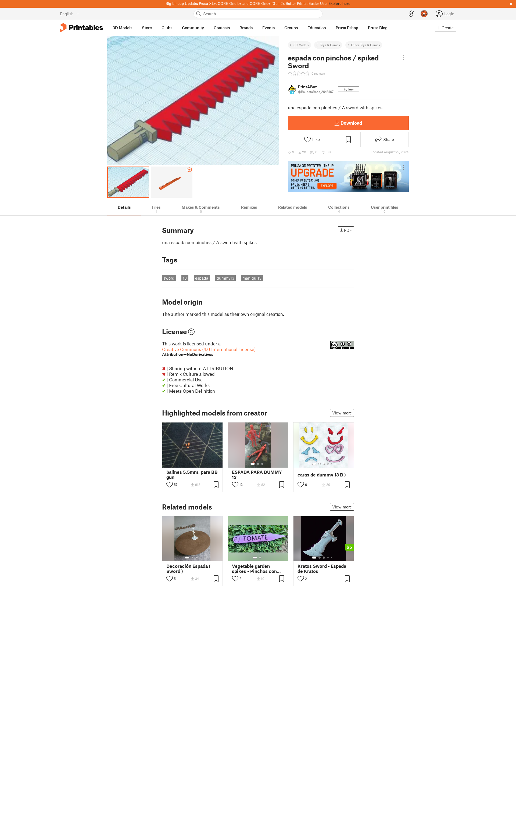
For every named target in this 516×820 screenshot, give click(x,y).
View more (342, 412)
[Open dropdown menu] (403, 57)
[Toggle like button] (169, 484)
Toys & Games (330, 45)
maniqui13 (251, 278)
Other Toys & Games (365, 45)
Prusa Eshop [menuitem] (347, 27)
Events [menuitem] (268, 27)
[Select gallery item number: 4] (328, 464)
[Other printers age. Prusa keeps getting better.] (348, 176)
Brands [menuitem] (246, 27)
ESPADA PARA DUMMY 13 (257, 474)
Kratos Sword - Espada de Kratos (322, 568)
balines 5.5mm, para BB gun (192, 474)
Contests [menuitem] (222, 27)
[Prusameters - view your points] (424, 13)
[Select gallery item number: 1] (252, 464)
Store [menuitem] (147, 27)
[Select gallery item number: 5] (332, 464)
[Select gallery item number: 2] (258, 464)
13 (185, 278)
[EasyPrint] (411, 14)
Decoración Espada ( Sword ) (188, 568)
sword (168, 278)
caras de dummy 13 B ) (322, 474)
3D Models (301, 45)
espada (201, 278)
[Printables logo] (81, 27)
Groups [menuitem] (291, 27)
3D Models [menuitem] (122, 27)
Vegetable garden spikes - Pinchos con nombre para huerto (254, 568)
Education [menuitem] (316, 27)
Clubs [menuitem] (167, 27)
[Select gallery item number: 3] (262, 464)
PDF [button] (348, 230)
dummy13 (225, 278)
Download (351, 122)
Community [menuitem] (193, 27)
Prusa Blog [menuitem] (378, 27)
